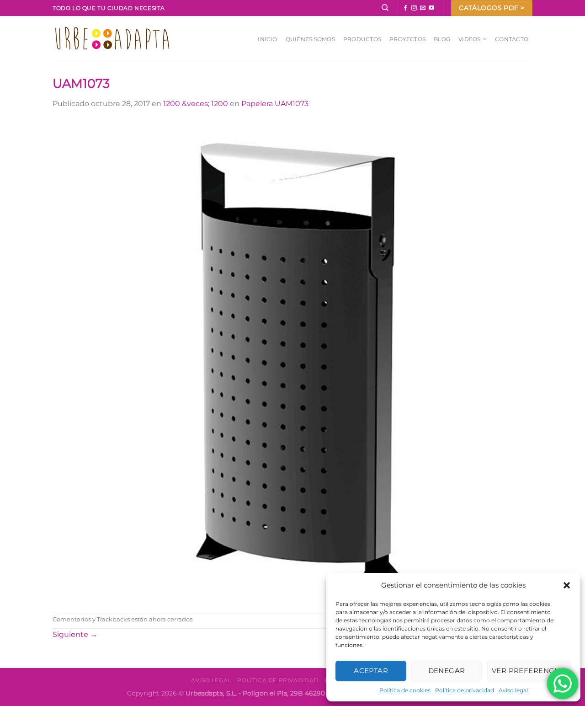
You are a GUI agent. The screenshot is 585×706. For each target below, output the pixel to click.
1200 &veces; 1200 (195, 103)
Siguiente (75, 634)
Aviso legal (513, 690)
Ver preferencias (529, 670)
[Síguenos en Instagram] (414, 8)
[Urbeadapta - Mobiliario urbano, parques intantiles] (112, 38)
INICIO (267, 39)
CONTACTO (511, 39)
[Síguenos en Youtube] (431, 8)
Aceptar (371, 670)
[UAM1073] (292, 360)
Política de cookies (405, 690)
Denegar (446, 670)
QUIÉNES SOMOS (310, 39)
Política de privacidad (464, 690)
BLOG (442, 39)
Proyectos (407, 39)
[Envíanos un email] (422, 8)
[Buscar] (385, 7)
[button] (566, 585)
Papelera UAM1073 (274, 103)
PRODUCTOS (362, 39)
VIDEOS (469, 39)
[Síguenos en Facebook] (405, 8)
